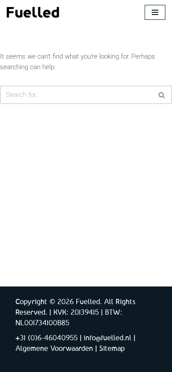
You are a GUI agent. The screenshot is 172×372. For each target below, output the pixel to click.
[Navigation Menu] (155, 12)
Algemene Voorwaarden (54, 349)
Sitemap (112, 349)
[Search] (162, 95)
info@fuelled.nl (107, 338)
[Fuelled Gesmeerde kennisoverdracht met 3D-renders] (33, 12)
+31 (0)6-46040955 (46, 338)
